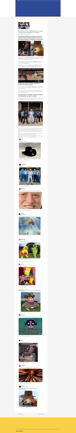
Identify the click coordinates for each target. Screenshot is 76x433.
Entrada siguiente (41, 414)
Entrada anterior (20, 414)
